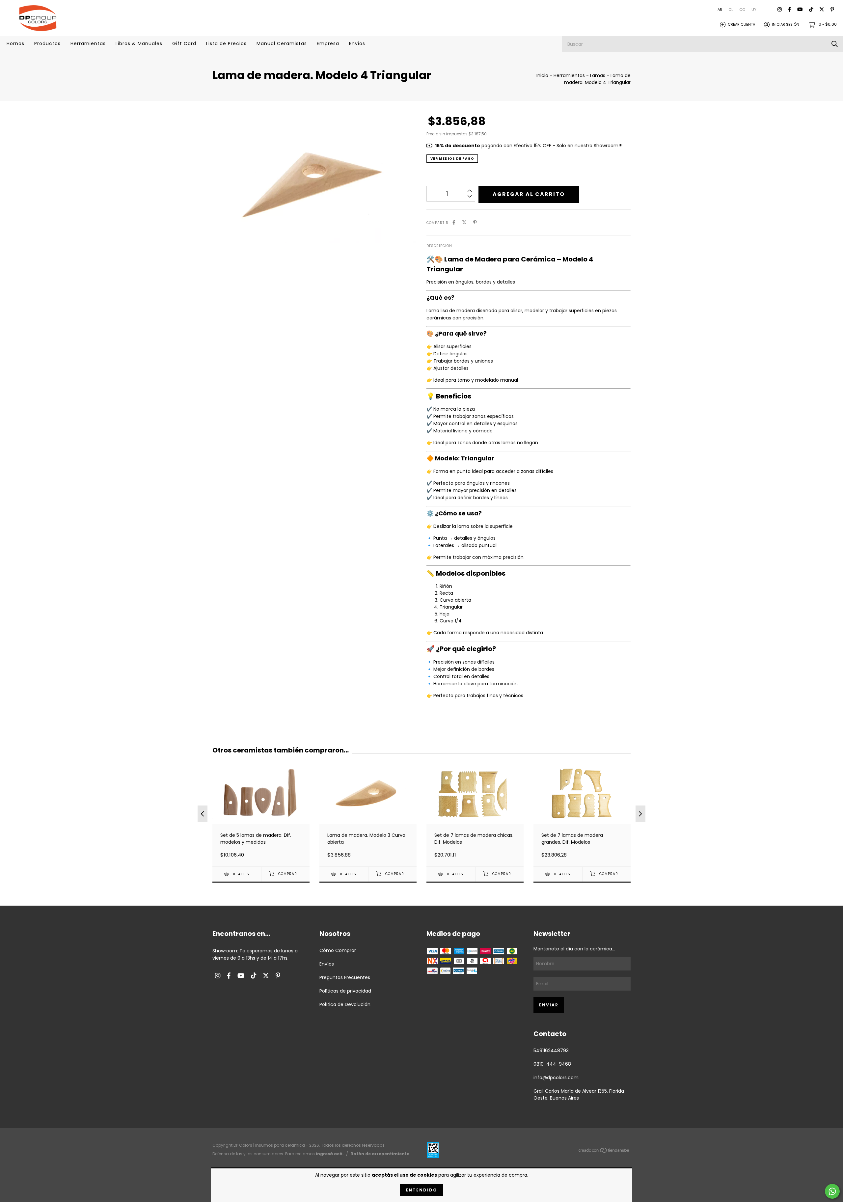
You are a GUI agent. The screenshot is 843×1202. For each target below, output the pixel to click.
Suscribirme (421, 152)
